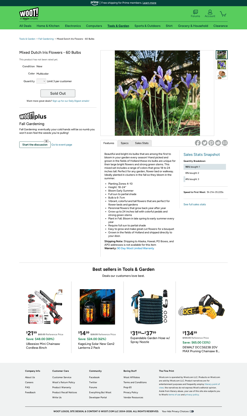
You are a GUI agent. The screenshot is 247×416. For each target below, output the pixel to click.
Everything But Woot (100, 392)
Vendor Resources (133, 397)
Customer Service (61, 377)
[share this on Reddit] (218, 143)
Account (210, 16)
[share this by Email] (225, 143)
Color (31, 73)
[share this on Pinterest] (211, 143)
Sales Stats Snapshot (202, 154)
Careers (29, 382)
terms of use (174, 394)
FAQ (27, 387)
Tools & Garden (27, 39)
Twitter (93, 382)
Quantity (29, 81)
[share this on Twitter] (204, 143)
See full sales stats (195, 204)
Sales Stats (142, 143)
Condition (28, 66)
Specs (125, 143)
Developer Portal (98, 397)
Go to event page (61, 144)
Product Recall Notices (64, 392)
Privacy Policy (131, 392)
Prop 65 (128, 387)
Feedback (30, 392)
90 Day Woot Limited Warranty (135, 248)
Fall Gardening (46, 39)
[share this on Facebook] (198, 143)
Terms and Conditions (135, 382)
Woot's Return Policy (63, 382)
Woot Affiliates (132, 377)
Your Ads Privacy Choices (175, 411)
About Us (30, 377)
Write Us (57, 397)
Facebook (94, 377)
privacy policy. (192, 394)
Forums (195, 16)
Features (108, 143)
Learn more (149, 2)
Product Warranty (61, 387)
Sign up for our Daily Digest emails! (70, 101)
